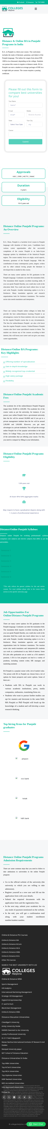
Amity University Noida (11, 1026)
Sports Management (10, 984)
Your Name (12, 101)
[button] (36, 9)
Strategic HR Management (12, 996)
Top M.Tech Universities (11, 1067)
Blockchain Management (11, 1008)
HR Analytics (6, 988)
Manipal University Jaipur (12, 1049)
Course (11, 130)
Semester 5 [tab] (6, 571)
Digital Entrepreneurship (12, 1000)
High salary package (14, 376)
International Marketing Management (17, 992)
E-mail (11, 111)
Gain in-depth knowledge (16, 366)
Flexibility (10, 380)
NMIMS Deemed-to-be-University (15, 1030)
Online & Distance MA (10, 940)
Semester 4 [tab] (6, 566)
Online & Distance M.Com (12, 944)
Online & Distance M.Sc (11, 956)
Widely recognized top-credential (20, 371)
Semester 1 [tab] (6, 550)
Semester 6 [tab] (6, 577)
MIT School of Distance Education (15, 1053)
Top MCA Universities (10, 1071)
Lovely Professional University (14, 1034)
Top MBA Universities (10, 1063)
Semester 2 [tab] (6, 555)
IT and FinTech (7, 1004)
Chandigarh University (10, 1022)
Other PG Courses (9, 960)
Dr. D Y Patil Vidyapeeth (11, 1038)
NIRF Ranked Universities (12, 1079)
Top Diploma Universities (12, 1075)
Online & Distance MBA (11, 952)
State (10, 120)
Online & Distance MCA (11, 948)
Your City (30, 120)
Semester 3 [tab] (6, 561)
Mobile (29, 111)
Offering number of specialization (20, 361)
